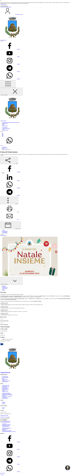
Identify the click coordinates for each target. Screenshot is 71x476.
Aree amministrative (5, 377)
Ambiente (3, 395)
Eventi (3, 148)
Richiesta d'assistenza (5, 426)
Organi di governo (5, 376)
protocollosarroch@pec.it (6, 422)
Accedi (1, 145)
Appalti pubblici (4, 388)
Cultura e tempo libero (5, 386)
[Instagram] (2, 135)
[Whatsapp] (9, 143)
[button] (10, 122)
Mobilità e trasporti (5, 391)
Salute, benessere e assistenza (6, 396)
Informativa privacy (5, 428)
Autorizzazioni (4, 397)
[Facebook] (2, 133)
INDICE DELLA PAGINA (4, 284)
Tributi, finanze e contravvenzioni (7, 394)
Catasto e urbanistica (5, 389)
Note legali (4, 429)
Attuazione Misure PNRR (4, 415)
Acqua (3, 129)
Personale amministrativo (6, 380)
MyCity (2, 474)
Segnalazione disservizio (6, 425)
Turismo (3, 390)
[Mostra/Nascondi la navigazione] (8, 84)
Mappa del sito (2, 473)
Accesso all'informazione (6, 128)
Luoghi (3, 407)
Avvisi (3, 403)
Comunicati (4, 402)
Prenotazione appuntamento (6, 424)
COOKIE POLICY (3, 4)
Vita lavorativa (4, 387)
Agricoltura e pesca (5, 398)
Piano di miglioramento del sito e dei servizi (9, 431)
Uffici (3, 378)
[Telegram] (2, 136)
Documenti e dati (5, 381)
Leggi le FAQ (4, 423)
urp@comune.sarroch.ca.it (7, 421)
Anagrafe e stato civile (5, 385)
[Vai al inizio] (0, 342)
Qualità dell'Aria (4, 127)
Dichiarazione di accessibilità (6, 430)
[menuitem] (11, 171)
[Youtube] (2, 134)
